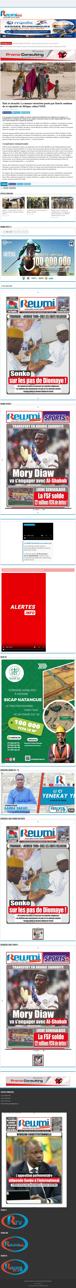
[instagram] (41, 1271)
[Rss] (34, 1271)
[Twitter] (38, 1271)
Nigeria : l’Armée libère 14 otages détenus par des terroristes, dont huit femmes (13, 212)
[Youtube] (39, 1271)
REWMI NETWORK (46, 1268)
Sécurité (12, 188)
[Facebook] (36, 1271)
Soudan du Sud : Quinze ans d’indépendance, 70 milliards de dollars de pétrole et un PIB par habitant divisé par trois (60, 213)
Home (3, 46)
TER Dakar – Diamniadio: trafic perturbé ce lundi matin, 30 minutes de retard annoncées (35, 43)
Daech (6, 188)
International (9, 46)
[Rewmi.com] (11, 14)
